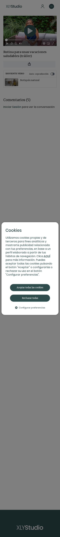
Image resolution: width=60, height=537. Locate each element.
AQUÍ (47, 256)
